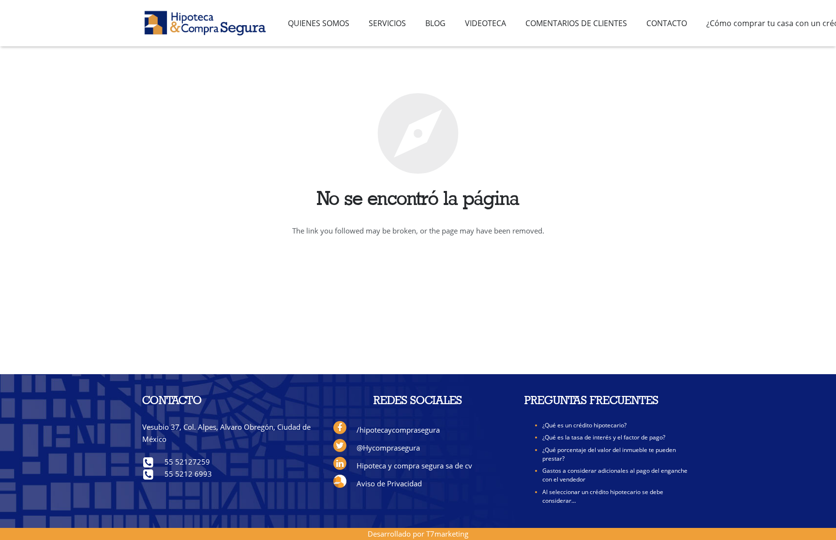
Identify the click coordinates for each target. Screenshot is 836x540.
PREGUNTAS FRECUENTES (591, 401)
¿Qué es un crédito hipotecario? (584, 425)
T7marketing (447, 534)
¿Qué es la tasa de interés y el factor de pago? (603, 437)
